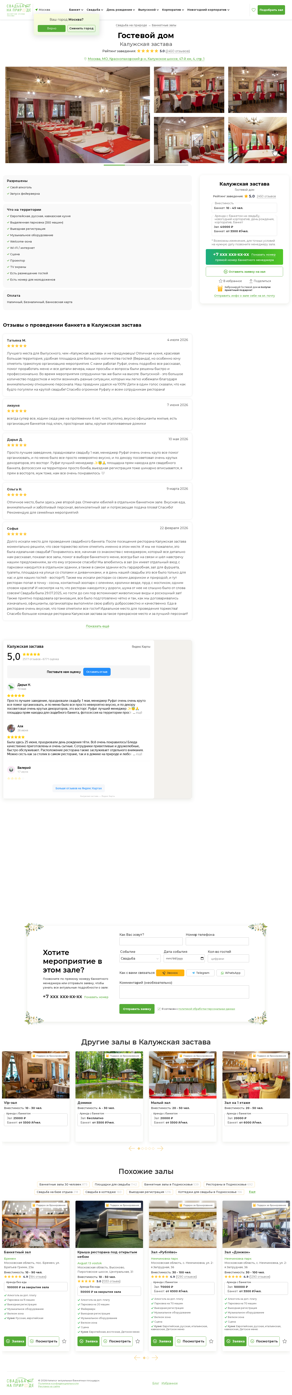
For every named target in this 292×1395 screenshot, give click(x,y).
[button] (132, 1148)
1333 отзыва (111, 1281)
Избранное (169, 1383)
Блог (155, 1383)
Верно (51, 28)
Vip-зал (10, 1103)
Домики (84, 1103)
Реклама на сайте (49, 1386)
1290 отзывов (186, 1277)
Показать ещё (97, 626)
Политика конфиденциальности (58, 1383)
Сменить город (81, 28)
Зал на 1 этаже (237, 1103)
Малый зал (160, 1103)
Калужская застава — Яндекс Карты (97, 796)
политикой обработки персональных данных (206, 1008)
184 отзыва (37, 1277)
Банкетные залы (164, 25)
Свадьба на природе (131, 25)
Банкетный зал (17, 1252)
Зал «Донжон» (237, 1252)
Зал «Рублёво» (164, 1252)
